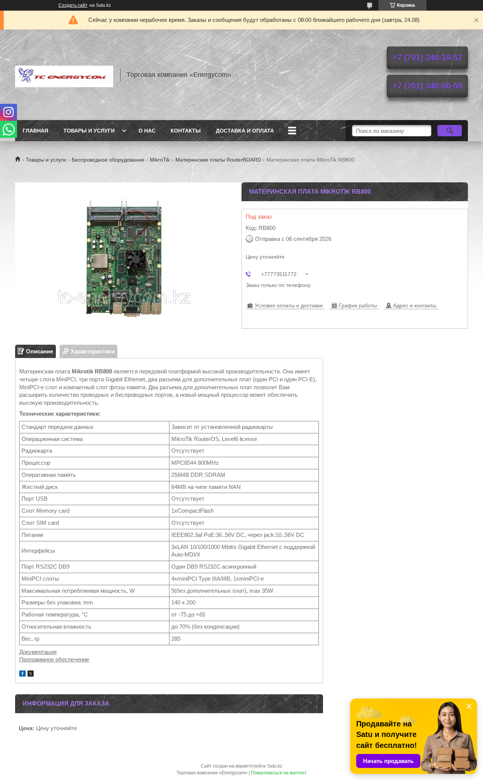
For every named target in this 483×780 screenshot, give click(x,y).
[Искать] (449, 130)
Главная (35, 131)
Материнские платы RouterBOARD (218, 160)
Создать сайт (73, 5)
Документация (38, 652)
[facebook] (22, 674)
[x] (31, 674)
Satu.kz (274, 766)
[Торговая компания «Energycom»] (64, 74)
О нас (146, 131)
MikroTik (160, 160)
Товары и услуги (89, 131)
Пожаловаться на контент (279, 772)
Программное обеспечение (54, 659)
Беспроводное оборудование (108, 160)
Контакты (186, 131)
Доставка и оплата (245, 131)
